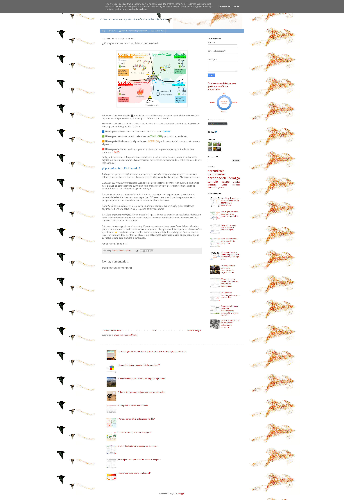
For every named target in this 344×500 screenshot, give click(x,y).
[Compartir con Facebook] (149, 250)
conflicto (236, 184)
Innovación (212, 187)
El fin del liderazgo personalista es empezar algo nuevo (141, 378)
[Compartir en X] (146, 250)
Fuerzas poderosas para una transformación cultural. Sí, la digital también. (229, 310)
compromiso (216, 174)
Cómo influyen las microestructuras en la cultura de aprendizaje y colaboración (152, 351)
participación (217, 178)
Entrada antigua (194, 330)
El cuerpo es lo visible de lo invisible (133, 405)
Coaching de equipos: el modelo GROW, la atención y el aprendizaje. (230, 201)
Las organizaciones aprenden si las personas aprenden (229, 213)
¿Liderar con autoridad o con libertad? (134, 473)
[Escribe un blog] (144, 250)
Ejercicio (221, 188)
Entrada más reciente (112, 330)
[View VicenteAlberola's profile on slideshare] (218, 125)
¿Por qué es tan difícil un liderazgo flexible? (136, 419)
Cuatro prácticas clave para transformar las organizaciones (228, 269)
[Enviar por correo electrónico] (141, 250)
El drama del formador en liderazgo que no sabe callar (141, 392)
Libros (224, 184)
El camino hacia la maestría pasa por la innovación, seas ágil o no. (230, 255)
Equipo (226, 181)
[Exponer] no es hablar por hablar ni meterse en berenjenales (229, 282)
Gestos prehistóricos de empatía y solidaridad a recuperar (230, 323)
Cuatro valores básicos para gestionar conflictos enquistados (222, 86)
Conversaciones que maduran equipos (134, 432)
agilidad (236, 182)
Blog (103, 31)
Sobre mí (112, 31)
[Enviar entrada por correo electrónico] (137, 250)
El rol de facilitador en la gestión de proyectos (229, 240)
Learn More (224, 7)
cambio (213, 181)
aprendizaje (216, 171)
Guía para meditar (157, 31)
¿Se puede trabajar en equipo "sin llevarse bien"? (139, 365)
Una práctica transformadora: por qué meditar (230, 295)
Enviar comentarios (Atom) (125, 335)
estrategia (212, 184)
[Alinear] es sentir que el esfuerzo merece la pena (228, 227)
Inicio (154, 330)
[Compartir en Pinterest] (151, 250)
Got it (236, 7)
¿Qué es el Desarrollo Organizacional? (133, 31)
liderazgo (233, 178)
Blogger (181, 493)
